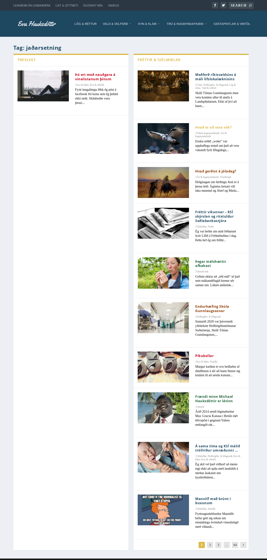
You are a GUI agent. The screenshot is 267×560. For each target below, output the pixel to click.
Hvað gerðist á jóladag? (215, 171)
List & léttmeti (66, 5)
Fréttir (199, 84)
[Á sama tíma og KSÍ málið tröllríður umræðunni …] (163, 457)
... (226, 545)
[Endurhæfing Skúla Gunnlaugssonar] (163, 317)
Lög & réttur (85, 24)
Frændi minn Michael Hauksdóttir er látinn (214, 398)
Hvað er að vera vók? (213, 127)
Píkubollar (204, 355)
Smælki (113, 5)
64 (235, 545)
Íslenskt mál (93, 5)
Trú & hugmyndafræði (185, 24)
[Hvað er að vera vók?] (163, 138)
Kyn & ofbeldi (97, 84)
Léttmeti (200, 406)
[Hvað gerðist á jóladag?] (163, 182)
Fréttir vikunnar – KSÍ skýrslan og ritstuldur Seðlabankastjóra (214, 216)
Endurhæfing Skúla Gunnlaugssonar (212, 308)
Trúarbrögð (225, 177)
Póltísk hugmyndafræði (207, 133)
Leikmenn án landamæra (31, 5)
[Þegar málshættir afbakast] (163, 273)
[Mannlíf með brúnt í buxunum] (163, 510)
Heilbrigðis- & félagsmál (216, 84)
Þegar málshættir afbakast (210, 263)
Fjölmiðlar (201, 226)
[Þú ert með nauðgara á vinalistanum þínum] (43, 85)
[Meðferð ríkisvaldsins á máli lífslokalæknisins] (163, 85)
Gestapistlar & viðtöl (232, 24)
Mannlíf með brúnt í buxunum (213, 500)
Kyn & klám (147, 24)
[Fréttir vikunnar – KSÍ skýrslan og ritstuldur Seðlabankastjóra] (163, 223)
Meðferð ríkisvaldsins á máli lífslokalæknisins (215, 76)
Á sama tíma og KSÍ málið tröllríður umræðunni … (217, 448)
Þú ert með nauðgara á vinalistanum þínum (95, 76)
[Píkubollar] (163, 367)
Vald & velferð (115, 24)
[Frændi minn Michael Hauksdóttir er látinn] (163, 407)
